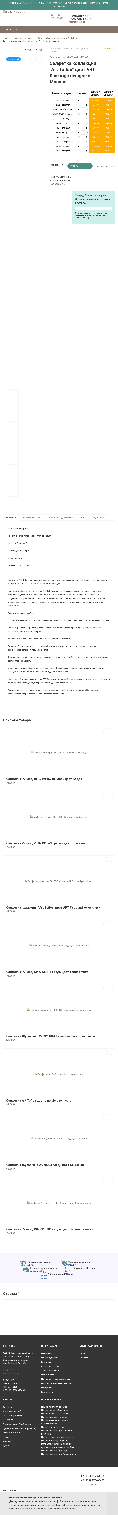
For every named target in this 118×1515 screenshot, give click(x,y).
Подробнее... (57, 184)
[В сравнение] (39, 60)
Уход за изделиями (50, 1370)
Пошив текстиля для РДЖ (54, 1450)
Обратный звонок (76, 22)
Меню (9, 29)
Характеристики (31, 517)
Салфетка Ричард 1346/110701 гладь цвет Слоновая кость (49, 1229)
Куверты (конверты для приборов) (19, 1428)
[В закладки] (33, 60)
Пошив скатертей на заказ (54, 1410)
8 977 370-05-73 (11, 1373)
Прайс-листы (47, 1375)
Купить (74, 166)
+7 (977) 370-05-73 (80, 19)
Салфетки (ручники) (12, 1415)
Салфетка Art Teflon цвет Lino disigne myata (38, 1100)
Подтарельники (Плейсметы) (17, 1424)
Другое (6, 1445)
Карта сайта (47, 1392)
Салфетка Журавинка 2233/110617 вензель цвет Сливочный (50, 1036)
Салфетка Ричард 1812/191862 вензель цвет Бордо (44, 779)
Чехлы (6, 1437)
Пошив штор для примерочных (57, 1437)
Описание (11, 517)
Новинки (84, 1357)
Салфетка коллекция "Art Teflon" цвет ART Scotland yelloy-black (53, 907)
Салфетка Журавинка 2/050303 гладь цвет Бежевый (45, 1165)
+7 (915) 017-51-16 (80, 16)
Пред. (28, 49)
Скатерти (7, 1407)
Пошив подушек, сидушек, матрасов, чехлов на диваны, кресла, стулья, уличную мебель (58, 1444)
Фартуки (7, 1441)
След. (39, 49)
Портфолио (46, 1387)
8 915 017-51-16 (11, 1370)
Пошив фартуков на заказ (54, 1417)
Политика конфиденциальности (56, 1383)
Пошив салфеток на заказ (54, 1413)
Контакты (46, 1362)
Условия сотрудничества (59, 517)
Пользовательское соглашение (56, 1379)
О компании (46, 1353)
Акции (82, 1353)
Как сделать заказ (50, 1366)
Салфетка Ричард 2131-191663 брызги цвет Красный (45, 843)
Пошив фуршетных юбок (53, 1427)
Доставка (99, 517)
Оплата (84, 517)
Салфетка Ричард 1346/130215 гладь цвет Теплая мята (47, 972)
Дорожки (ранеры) (12, 1411)
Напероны (8, 1420)
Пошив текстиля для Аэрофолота (58, 1454)
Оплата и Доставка (50, 1357)
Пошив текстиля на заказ (54, 1407)
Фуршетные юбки (11, 1433)
